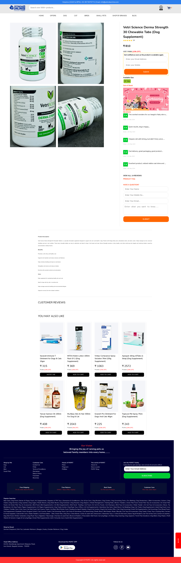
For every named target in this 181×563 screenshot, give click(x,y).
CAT (75, 16)
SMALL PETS (101, 16)
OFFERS (53, 16)
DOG (65, 16)
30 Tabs (127, 81)
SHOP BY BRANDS (120, 16)
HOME (41, 16)
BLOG (134, 16)
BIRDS (86, 16)
